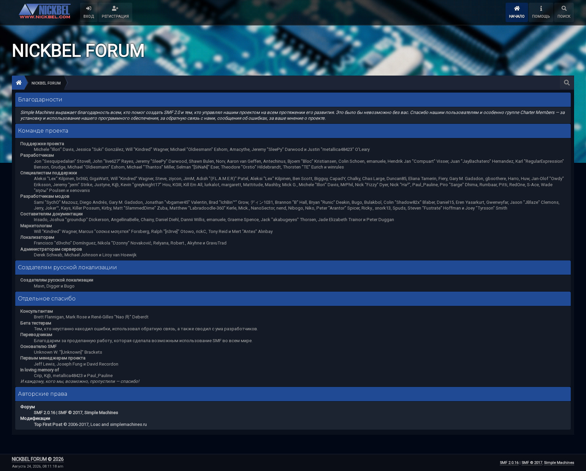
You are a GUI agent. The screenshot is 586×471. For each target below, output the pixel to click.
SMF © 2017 (70, 412)
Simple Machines (101, 412)
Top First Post (48, 424)
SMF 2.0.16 (44, 412)
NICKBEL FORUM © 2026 (38, 459)
